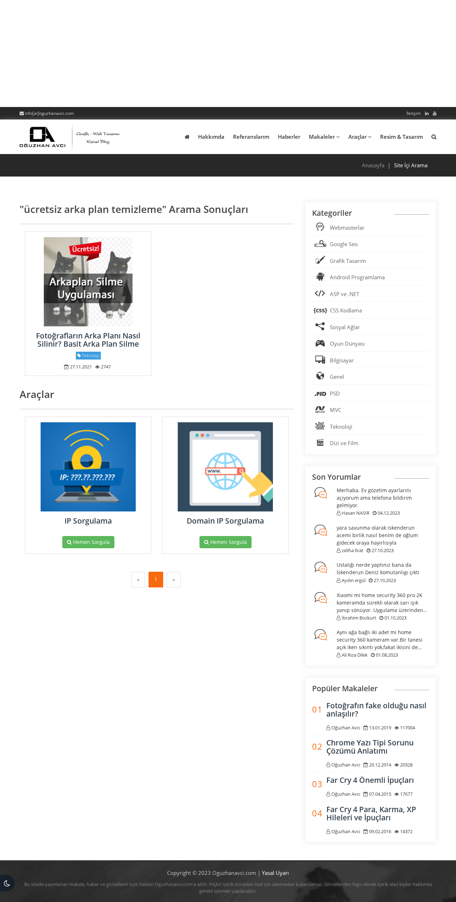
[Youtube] (433, 113)
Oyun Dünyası (347, 343)
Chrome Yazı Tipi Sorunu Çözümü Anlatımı (370, 747)
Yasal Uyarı (275, 872)
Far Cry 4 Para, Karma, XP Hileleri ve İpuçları (371, 813)
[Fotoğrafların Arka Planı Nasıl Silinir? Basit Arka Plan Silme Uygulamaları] (88, 281)
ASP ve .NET (344, 293)
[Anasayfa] (69, 135)
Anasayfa (373, 165)
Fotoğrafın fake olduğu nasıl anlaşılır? (376, 709)
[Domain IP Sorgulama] (225, 466)
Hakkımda (211, 136)
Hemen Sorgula (91, 542)
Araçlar (358, 136)
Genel (337, 376)
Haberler (289, 136)
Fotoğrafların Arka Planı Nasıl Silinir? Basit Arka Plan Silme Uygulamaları (88, 344)
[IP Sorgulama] (88, 466)
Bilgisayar (342, 360)
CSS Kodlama (346, 310)
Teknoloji (341, 426)
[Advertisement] (228, 53)
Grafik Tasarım (348, 260)
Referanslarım (251, 136)
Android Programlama (357, 277)
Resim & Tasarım (401, 136)
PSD (335, 393)
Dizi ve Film (344, 443)
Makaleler (322, 136)
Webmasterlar (347, 227)
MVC (335, 409)
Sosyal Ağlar (345, 327)
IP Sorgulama (88, 521)
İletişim (413, 113)
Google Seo (344, 244)
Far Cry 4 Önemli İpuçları (370, 780)
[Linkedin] (425, 113)
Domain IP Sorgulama (225, 521)
